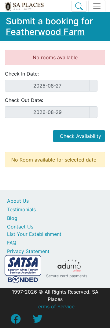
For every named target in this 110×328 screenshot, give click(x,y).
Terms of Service (55, 306)
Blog (12, 218)
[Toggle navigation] (96, 6)
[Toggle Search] (79, 6)
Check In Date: (22, 74)
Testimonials (21, 209)
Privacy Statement (28, 251)
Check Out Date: (24, 100)
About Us (18, 201)
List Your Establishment (34, 234)
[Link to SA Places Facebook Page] (15, 321)
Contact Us (20, 227)
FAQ (11, 243)
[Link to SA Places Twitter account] (37, 321)
